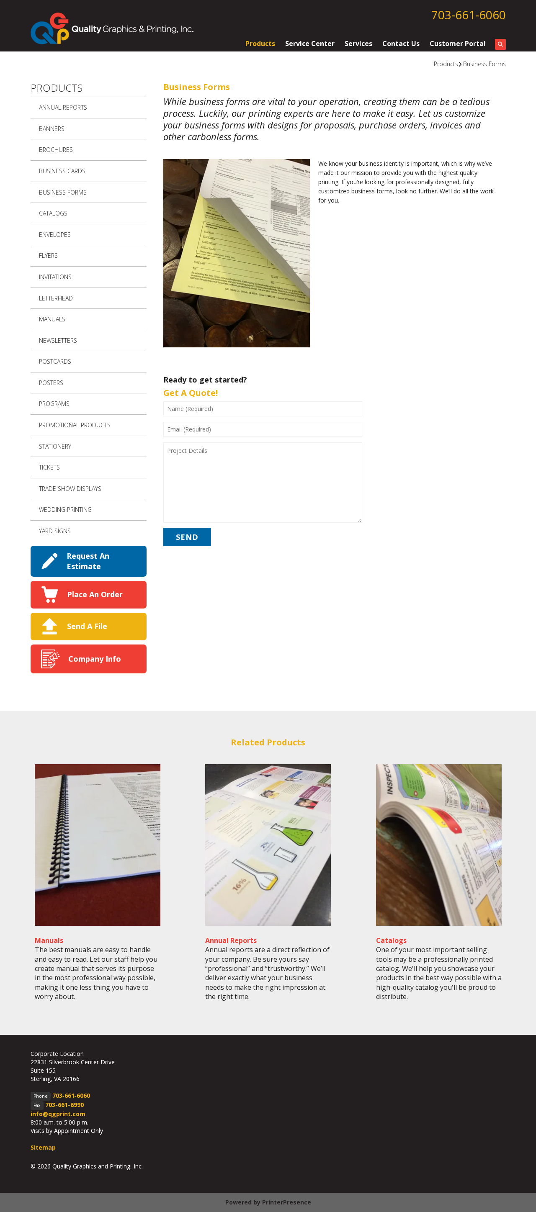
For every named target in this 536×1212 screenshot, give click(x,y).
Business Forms (484, 64)
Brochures (56, 150)
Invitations (55, 277)
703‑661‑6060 (468, 15)
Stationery (55, 446)
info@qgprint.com (58, 1114)
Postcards (55, 361)
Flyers (48, 255)
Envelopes (55, 235)
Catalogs (53, 213)
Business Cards (62, 171)
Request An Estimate (88, 561)
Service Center (310, 43)
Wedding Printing (65, 510)
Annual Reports (63, 107)
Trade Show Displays (70, 489)
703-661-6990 (64, 1105)
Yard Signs (55, 531)
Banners (51, 129)
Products (260, 43)
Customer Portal (458, 43)
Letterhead (56, 298)
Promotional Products (75, 425)
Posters (51, 383)
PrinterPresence (286, 1202)
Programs (54, 404)
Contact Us (401, 43)
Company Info (94, 659)
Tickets (49, 467)
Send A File (87, 626)
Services (358, 43)
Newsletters (58, 340)
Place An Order (95, 594)
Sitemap (43, 1147)
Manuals (52, 319)
